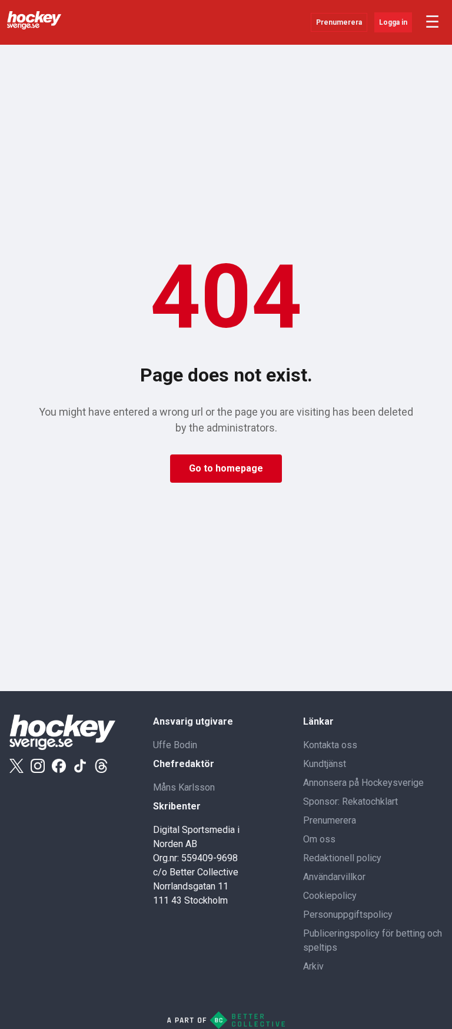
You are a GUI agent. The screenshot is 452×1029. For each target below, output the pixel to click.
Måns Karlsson (184, 787)
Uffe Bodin (175, 745)
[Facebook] (59, 766)
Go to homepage (226, 468)
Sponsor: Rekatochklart (350, 801)
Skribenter (177, 806)
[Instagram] (38, 766)
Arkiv (313, 966)
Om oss (319, 839)
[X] (16, 766)
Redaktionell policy (342, 858)
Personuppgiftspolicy (348, 914)
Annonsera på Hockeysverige (363, 782)
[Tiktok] (80, 766)
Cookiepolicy (330, 895)
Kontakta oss (330, 745)
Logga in (393, 22)
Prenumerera (339, 22)
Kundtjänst (324, 763)
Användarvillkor (334, 876)
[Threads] (101, 766)
